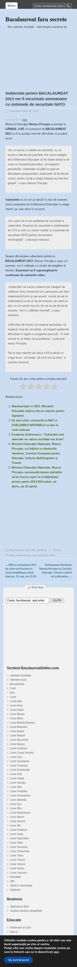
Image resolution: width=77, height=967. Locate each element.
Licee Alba (16, 701)
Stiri (33, 550)
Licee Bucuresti (19, 739)
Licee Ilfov (16, 808)
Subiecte (42, 550)
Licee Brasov (17, 735)
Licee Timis (16, 855)
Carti (13, 688)
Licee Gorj (16, 786)
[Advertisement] (38, 56)
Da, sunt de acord (18, 960)
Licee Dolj (16, 774)
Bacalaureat (17, 550)
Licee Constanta (19, 761)
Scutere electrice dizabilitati (26, 910)
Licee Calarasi (18, 748)
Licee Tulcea (17, 859)
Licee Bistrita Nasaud (22, 722)
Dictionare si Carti (20, 927)
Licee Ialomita (18, 799)
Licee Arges (17, 709)
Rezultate (15, 876)
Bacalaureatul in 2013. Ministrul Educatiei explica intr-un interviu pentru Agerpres (38, 411)
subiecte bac (23, 555)
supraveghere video (44, 555)
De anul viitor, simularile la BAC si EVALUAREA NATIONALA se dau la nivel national (35, 425)
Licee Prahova (18, 829)
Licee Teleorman (20, 851)
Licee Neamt (17, 821)
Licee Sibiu (16, 842)
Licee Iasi (15, 804)
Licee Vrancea (18, 872)
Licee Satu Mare (19, 838)
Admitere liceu (18, 679)
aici (56, 952)
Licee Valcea (17, 864)
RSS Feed (37, 587)
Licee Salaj (16, 834)
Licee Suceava (18, 846)
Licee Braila (17, 731)
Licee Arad (16, 705)
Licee (13, 696)
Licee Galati (17, 778)
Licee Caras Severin (22, 752)
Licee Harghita (18, 791)
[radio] (23, 387)
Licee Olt (15, 825)
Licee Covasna (19, 765)
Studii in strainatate (21, 885)
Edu (27, 550)
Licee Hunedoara (20, 795)
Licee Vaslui (17, 868)
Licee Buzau (17, 744)
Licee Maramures (20, 812)
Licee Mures (17, 816)
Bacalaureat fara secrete (36, 19)
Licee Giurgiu (18, 782)
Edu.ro (14, 931)
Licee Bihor (16, 718)
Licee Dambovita (20, 769)
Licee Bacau (17, 714)
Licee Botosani (18, 726)
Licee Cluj (16, 756)
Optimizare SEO (19, 906)
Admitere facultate (20, 675)
